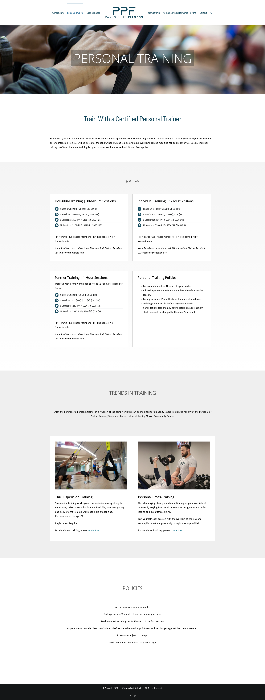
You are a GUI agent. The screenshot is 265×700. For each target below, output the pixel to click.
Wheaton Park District (131, 688)
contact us (93, 530)
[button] (210, 12)
